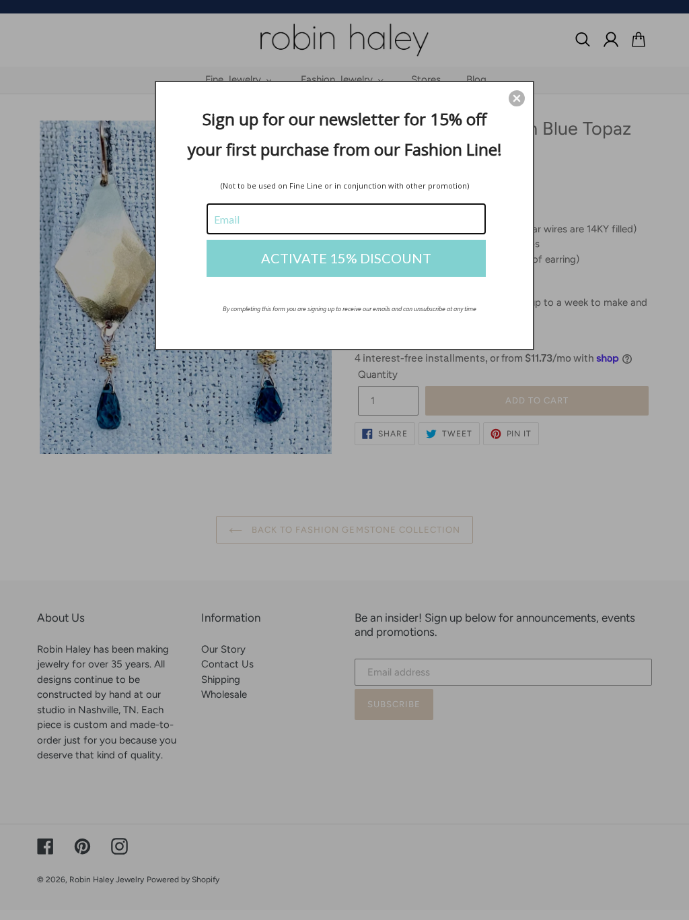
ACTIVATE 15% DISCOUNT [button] (346, 258)
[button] (517, 98)
